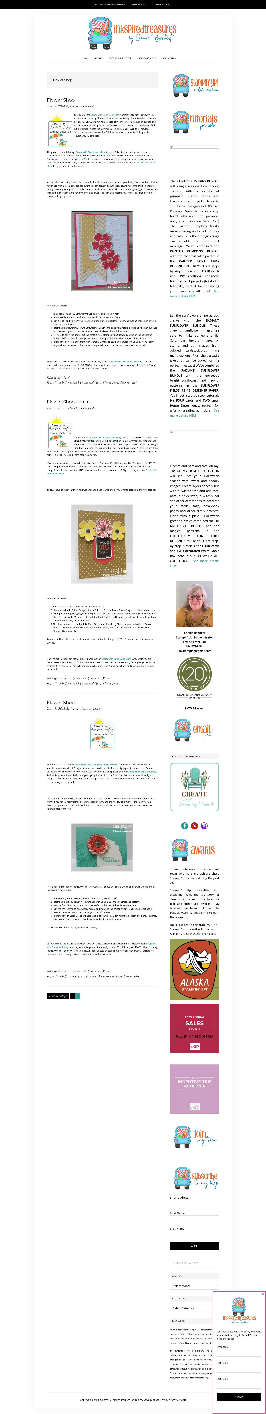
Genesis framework (141, 1400)
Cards (67, 377)
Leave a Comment (92, 708)
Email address (179, 1197)
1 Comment (87, 106)
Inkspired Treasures (133, 33)
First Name (177, 1213)
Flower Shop (61, 100)
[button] (183, 55)
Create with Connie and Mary (105, 114)
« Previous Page (58, 996)
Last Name (177, 1228)
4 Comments (88, 408)
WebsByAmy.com (177, 1400)
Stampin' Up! (128, 382)
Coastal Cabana (74, 976)
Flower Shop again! (68, 402)
